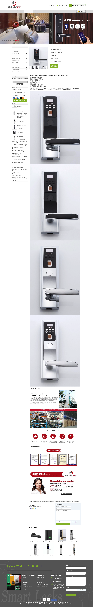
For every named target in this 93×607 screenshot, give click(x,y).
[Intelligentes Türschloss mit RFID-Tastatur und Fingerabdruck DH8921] (38, 56)
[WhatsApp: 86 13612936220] (16, 98)
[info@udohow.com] (33, 508)
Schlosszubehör (15, 62)
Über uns (19, 11)
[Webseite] (21, 98)
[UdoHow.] (44, 599)
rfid (38, 501)
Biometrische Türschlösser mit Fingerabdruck (63, 501)
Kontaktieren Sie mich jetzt (20, 100)
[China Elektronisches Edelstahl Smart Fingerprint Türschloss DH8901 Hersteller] (14, 115)
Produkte (28, 11)
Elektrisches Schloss (16, 71)
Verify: (67, 587)
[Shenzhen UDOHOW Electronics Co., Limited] (14, 7)
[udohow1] (30, 508)
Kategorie (17, 44)
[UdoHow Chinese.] (54, 600)
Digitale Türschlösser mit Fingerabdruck (47, 501)
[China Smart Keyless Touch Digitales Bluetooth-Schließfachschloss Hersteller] (14, 138)
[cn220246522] (35, 508)
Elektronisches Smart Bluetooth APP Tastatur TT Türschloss (22, 121)
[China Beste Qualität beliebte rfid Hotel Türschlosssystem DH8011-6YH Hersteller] (14, 131)
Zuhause (11, 11)
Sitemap (24, 584)
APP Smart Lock (15, 53)
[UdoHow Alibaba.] (48, 599)
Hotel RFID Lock (15, 49)
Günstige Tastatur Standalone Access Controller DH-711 (21, 126)
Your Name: (69, 565)
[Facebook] (14, 98)
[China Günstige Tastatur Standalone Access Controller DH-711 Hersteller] (14, 126)
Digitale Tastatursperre (16, 58)
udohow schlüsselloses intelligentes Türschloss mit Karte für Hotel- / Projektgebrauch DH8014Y (22, 108)
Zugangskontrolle (15, 69)
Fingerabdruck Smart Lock (24, 44)
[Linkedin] (18, 98)
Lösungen (37, 11)
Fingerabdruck (35, 501)
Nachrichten (47, 11)
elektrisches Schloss (75, 501)
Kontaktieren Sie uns (69, 11)
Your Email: (69, 570)
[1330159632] (32, 508)
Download (57, 11)
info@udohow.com (62, 5)
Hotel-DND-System (16, 65)
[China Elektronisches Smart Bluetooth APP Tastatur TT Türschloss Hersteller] (14, 120)
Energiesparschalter (16, 67)
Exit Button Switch (15, 74)
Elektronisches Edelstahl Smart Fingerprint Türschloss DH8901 (22, 115)
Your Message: (70, 576)
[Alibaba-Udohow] (23, 98)
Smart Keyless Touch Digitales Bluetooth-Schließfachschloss (21, 138)
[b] (46, 28)
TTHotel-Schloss (15, 51)
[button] (91, 28)
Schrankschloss (15, 60)
